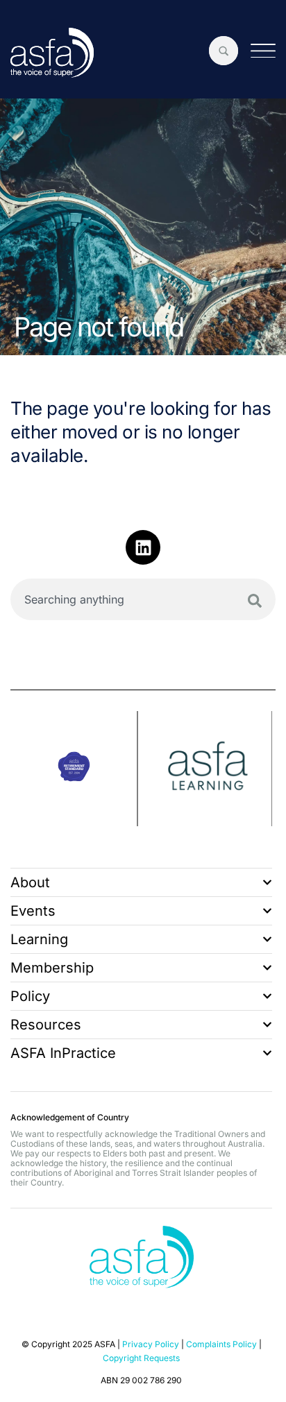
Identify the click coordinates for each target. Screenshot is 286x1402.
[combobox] (143, 599)
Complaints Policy (221, 1344)
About (30, 882)
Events (33, 911)
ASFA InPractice (63, 1053)
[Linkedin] (143, 547)
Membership (52, 967)
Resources (45, 1024)
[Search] (255, 601)
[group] (74, 768)
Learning (39, 939)
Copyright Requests (141, 1358)
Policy (30, 996)
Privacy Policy (150, 1344)
